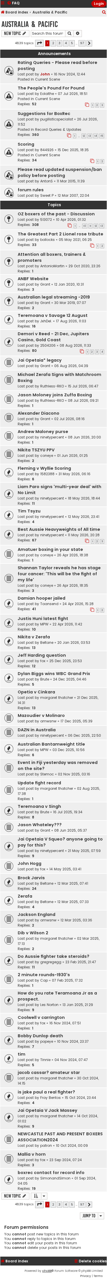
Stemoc (47, 774)
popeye (46, 1041)
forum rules (31, 190)
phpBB (47, 1271)
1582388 (47, 473)
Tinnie (45, 1059)
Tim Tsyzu (29, 511)
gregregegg (50, 962)
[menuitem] (104, 12)
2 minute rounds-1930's (44, 975)
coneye (46, 455)
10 (84, 226)
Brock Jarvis (31, 878)
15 (101, 136)
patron (46, 1145)
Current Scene (47, 79)
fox (42, 660)
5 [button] (72, 43)
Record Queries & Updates (58, 129)
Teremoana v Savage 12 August (53, 315)
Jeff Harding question (42, 655)
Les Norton (49, 1004)
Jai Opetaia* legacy (40, 360)
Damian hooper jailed (41, 598)
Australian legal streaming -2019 (54, 297)
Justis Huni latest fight (43, 618)
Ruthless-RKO (52, 386)
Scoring (26, 144)
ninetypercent (52, 437)
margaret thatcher (56, 697)
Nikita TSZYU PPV (36, 450)
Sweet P (47, 195)
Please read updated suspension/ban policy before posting (60, 172)
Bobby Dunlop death (40, 1036)
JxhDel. (46, 321)
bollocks (47, 239)
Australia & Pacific (29, 24)
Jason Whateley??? (40, 825)
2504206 (48, 345)
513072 (46, 219)
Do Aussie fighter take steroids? (53, 956)
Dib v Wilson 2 (33, 933)
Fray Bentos (50, 1097)
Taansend (49, 603)
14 (95, 136)
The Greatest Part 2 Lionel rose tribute (60, 234)
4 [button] (66, 43)
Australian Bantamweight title (51, 744)
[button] (39, 43)
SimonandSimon (55, 1178)
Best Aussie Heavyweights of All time (59, 529)
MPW (44, 624)
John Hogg (29, 863)
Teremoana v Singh (39, 806)
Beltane (46, 642)
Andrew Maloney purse (43, 431)
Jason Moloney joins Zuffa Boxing (55, 395)
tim (21, 1054)
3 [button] (59, 43)
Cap (44, 980)
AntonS (46, 181)
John (45, 74)
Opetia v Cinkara (36, 692)
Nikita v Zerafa (34, 637)
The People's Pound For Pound (51, 88)
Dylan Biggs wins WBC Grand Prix (54, 673)
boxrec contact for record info (51, 1172)
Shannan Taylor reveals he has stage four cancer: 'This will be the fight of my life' (59, 574)
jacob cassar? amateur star (49, 1072)
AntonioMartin (52, 266)
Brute (44, 679)
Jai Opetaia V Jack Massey (47, 1110)
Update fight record (39, 783)
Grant (45, 284)
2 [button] (53, 43)
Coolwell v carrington (41, 1017)
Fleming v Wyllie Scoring (44, 468)
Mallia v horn (32, 1154)
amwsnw (48, 721)
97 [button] (82, 43)
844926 (47, 149)
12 (84, 136)
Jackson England (36, 914)
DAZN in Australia (37, 730)
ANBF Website (33, 279)
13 (89, 136)
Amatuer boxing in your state (50, 549)
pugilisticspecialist (56, 119)
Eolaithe (47, 93)
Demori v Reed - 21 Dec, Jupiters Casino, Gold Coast (53, 337)
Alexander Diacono (38, 413)
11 (90, 226)
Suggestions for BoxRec (44, 113)
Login (99, 3)
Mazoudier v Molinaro (41, 715)
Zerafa (25, 896)
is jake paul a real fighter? (46, 1092)
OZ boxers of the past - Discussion (56, 214)
